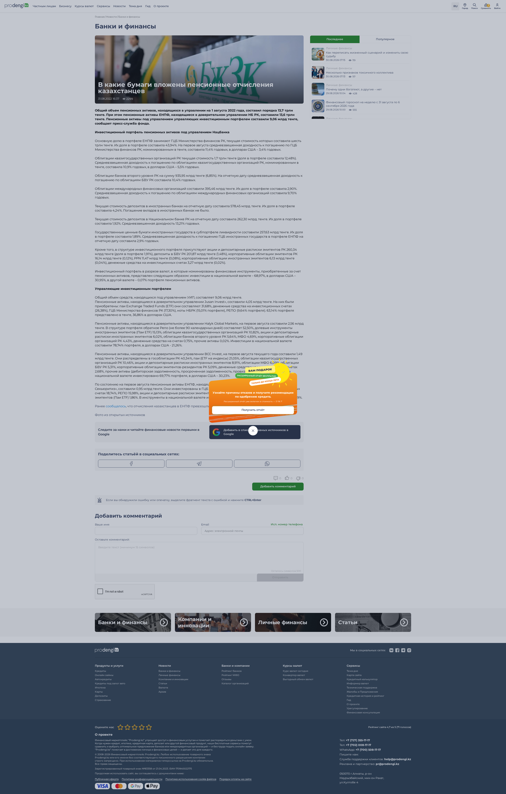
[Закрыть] (253, 431)
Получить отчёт (253, 410)
